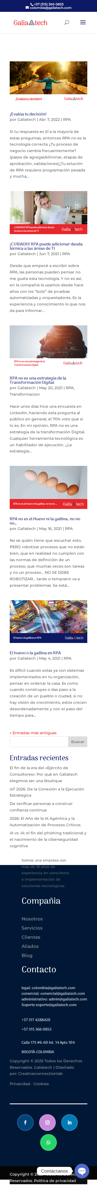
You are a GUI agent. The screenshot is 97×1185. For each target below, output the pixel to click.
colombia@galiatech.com (53, 988)
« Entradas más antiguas (33, 732)
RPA (67, 119)
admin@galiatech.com (68, 999)
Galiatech (27, 119)
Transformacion (25, 394)
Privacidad (20, 1083)
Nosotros (32, 919)
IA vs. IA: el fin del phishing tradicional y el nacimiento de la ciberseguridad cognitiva (48, 839)
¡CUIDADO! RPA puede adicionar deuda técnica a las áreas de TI (46, 246)
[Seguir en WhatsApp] (48, 1142)
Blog (27, 955)
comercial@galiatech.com (62, 994)
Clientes (31, 937)
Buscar (77, 741)
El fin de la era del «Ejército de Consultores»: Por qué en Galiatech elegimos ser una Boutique (44, 774)
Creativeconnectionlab (40, 1073)
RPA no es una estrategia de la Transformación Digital (38, 380)
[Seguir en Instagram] (47, 1122)
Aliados (30, 946)
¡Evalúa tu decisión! (28, 114)
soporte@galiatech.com (56, 1005)
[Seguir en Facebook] (25, 1122)
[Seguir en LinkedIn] (69, 1122)
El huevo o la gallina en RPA (35, 653)
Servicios (32, 928)
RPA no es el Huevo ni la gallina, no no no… (45, 521)
